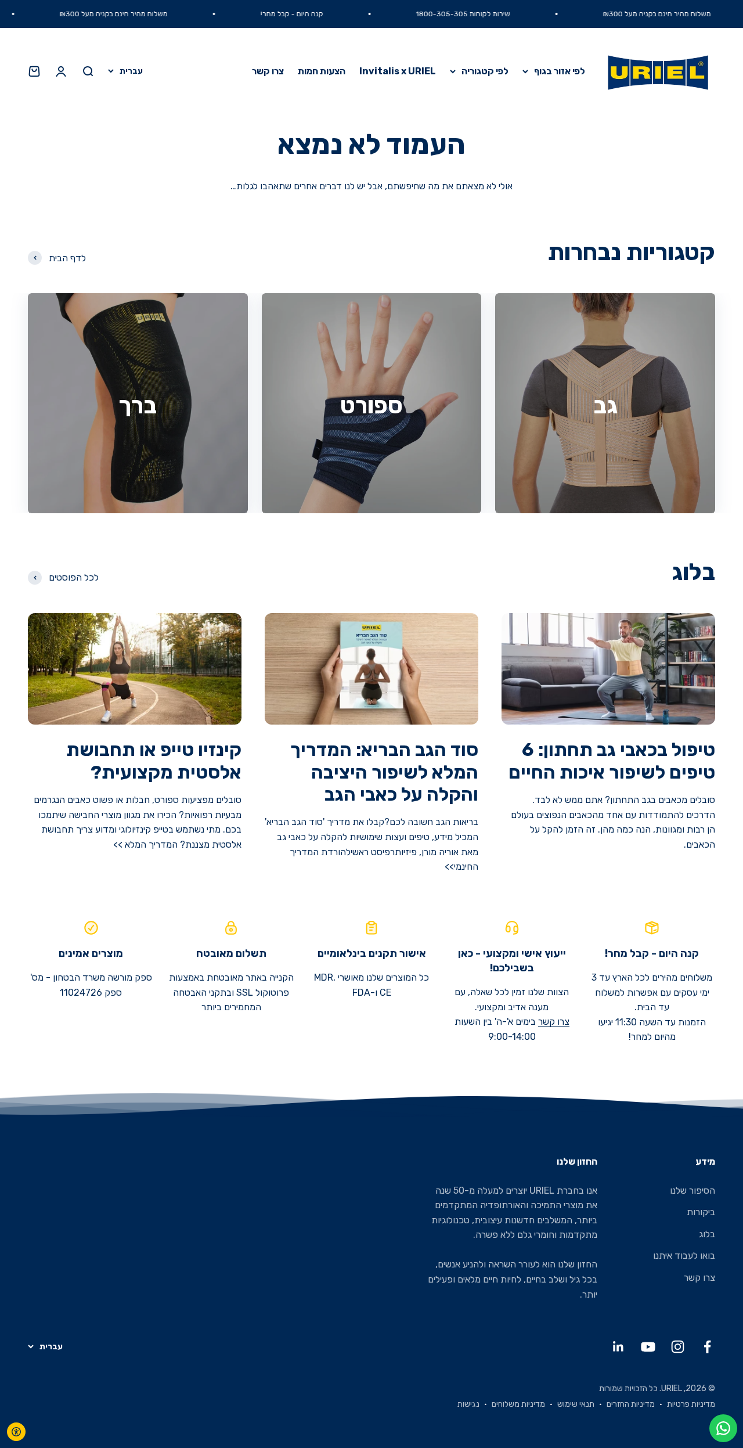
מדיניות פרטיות (691, 1404)
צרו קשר (268, 71)
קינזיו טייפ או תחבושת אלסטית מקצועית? (153, 761)
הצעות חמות (321, 71)
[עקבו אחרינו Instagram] (678, 1347)
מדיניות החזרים (631, 1404)
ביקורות (701, 1212)
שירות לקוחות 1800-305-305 (501, 14)
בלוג (707, 1234)
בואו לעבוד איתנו (684, 1255)
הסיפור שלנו (692, 1190)
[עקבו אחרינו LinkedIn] (618, 1347)
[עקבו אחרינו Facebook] (707, 1347)
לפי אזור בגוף (559, 71)
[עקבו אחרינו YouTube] (648, 1347)
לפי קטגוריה (484, 71)
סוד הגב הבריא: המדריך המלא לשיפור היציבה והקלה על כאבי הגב (384, 772)
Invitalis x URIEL (397, 71)
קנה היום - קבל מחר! (329, 14)
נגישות (468, 1404)
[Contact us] (723, 1428)
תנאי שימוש (575, 1404)
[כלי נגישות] (16, 1431)
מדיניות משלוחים (518, 1404)
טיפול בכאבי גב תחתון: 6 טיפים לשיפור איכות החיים (611, 761)
